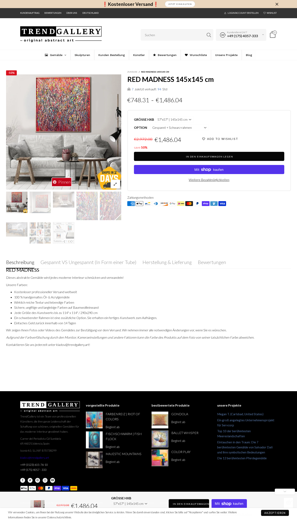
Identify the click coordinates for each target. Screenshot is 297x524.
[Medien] (115, 184)
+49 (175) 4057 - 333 (33, 469)
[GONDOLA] (160, 420)
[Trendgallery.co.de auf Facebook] (22, 480)
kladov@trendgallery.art (34, 457)
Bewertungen (52, 13)
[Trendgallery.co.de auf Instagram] (45, 480)
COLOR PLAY (181, 452)
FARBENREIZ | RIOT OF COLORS (123, 416)
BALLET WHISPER (184, 433)
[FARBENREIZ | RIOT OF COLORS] (94, 420)
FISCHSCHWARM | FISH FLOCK (124, 436)
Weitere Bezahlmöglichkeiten (209, 180)
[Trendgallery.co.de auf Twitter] (30, 480)
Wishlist (272, 13)
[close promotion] (277, 4)
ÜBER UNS (71, 13)
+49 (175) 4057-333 (242, 36)
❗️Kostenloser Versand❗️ (130, 4)
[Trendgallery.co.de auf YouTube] (52, 480)
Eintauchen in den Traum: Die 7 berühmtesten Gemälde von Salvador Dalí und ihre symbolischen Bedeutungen (245, 447)
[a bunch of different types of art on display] (63, 233)
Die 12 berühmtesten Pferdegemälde (242, 458)
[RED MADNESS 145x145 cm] (16, 229)
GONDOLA (179, 414)
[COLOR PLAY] (160, 457)
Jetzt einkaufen (180, 4)
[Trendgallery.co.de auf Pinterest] (37, 480)
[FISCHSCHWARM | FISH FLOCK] (94, 439)
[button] (9, 132)
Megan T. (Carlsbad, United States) (240, 414)
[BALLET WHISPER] (160, 438)
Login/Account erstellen (243, 13)
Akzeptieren (275, 512)
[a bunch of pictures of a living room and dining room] (40, 233)
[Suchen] (209, 35)
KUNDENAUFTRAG (30, 13)
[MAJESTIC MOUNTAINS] (94, 459)
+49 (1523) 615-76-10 (34, 464)
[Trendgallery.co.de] (61, 34)
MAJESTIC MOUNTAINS (123, 454)
